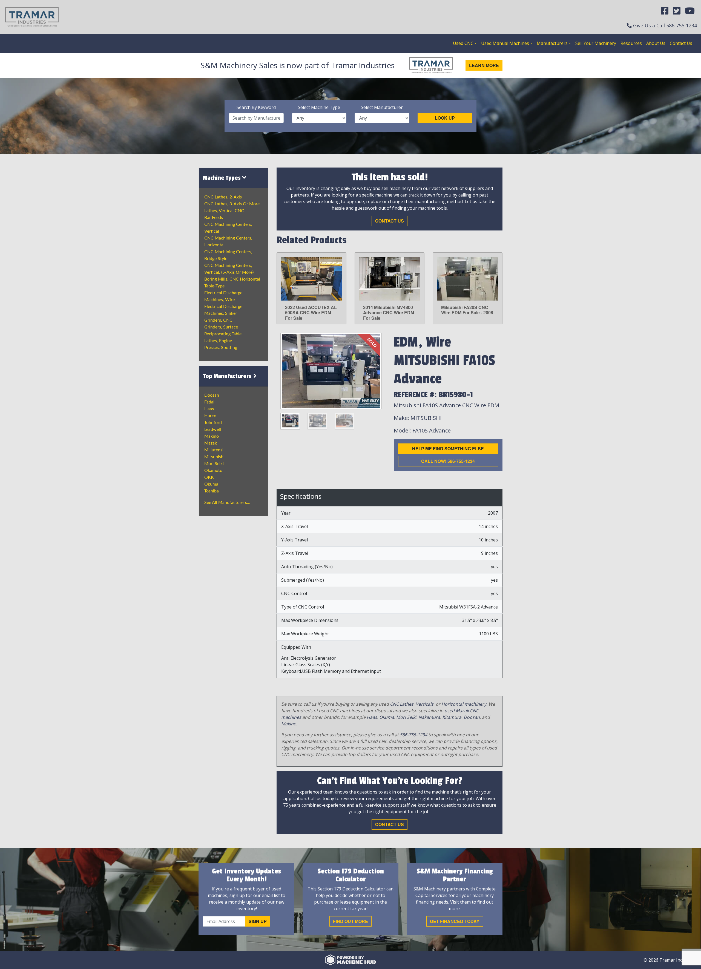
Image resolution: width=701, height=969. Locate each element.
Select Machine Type (319, 107)
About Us (655, 43)
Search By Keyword (256, 107)
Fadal (209, 402)
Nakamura (429, 717)
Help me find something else (448, 448)
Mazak (210, 443)
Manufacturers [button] (552, 43)
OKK (209, 477)
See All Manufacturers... (227, 502)
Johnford (213, 422)
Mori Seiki (214, 464)
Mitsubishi (214, 457)
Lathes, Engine (218, 341)
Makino (211, 436)
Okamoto (213, 470)
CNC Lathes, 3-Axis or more (232, 204)
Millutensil (214, 450)
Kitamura (451, 717)
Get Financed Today (454, 921)
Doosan (211, 395)
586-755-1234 (681, 25)
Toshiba (211, 491)
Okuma (211, 484)
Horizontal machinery (463, 704)
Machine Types (222, 177)
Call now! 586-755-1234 (448, 461)
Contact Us (681, 43)
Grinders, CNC (218, 320)
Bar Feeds (213, 217)
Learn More (484, 65)
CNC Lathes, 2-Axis (223, 197)
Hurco (210, 416)
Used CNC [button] (463, 43)
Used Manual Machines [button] (505, 43)
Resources (631, 43)
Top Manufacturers (228, 376)
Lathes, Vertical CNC (224, 211)
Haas (209, 409)
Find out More (350, 921)
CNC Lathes (401, 704)
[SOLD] (331, 371)
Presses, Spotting (220, 347)
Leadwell (212, 429)
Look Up (445, 118)
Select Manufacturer (382, 107)
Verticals (424, 704)
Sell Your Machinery (595, 43)
